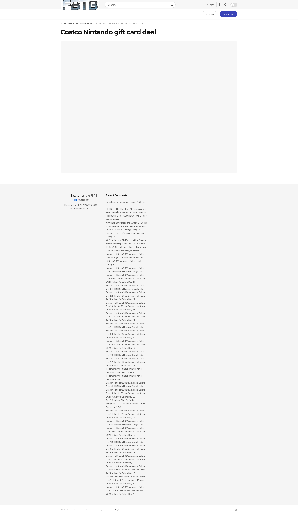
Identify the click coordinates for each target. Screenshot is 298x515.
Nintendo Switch (88, 23)
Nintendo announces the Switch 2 (129, 226)
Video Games (73, 23)
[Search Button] (172, 5)
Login (211, 4)
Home (63, 23)
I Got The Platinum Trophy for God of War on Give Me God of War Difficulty (126, 216)
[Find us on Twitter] (224, 5)
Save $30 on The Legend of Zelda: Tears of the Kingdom (120, 23)
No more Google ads (133, 271)
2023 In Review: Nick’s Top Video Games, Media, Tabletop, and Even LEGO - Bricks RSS (126, 243)
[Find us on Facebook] (219, 5)
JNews (70, 510)
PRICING (209, 14)
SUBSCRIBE (228, 14)
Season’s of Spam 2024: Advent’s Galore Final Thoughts (125, 261)
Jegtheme (119, 510)
